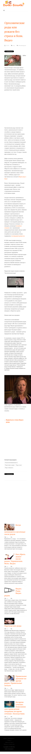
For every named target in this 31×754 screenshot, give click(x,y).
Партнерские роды (12, 626)
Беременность (11, 738)
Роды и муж (19, 465)
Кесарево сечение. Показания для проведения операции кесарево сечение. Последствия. (15, 708)
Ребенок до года (8, 742)
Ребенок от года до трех (9, 744)
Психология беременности (11, 462)
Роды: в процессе (9, 467)
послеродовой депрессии (18, 236)
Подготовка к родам (9, 465)
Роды (14, 45)
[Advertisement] (15, 109)
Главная (5, 738)
